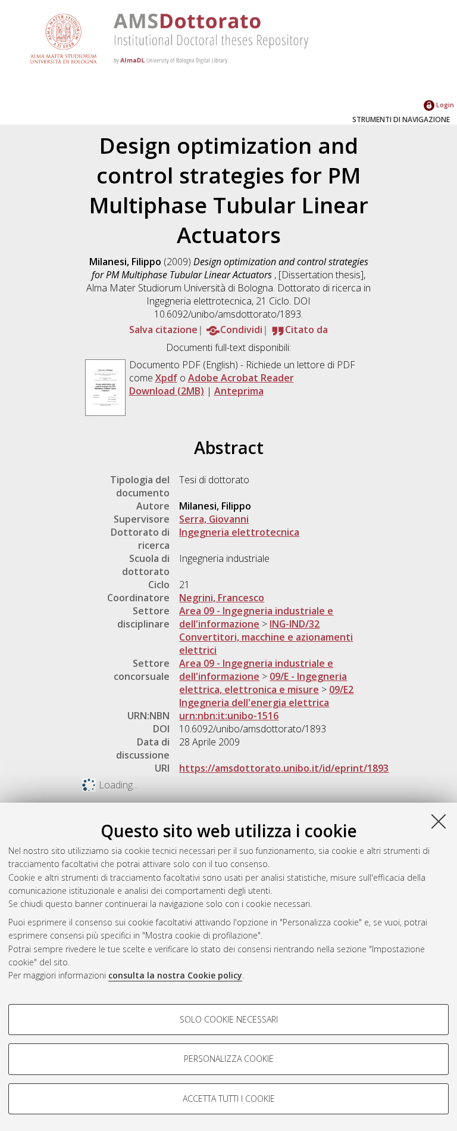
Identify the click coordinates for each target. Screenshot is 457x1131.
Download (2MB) (166, 390)
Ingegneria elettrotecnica (239, 532)
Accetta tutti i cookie (229, 1098)
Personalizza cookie (229, 1058)
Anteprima (239, 390)
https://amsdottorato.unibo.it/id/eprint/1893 (284, 768)
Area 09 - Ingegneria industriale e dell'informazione (256, 617)
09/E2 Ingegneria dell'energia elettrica (266, 696)
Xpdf (166, 377)
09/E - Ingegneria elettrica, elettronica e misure (263, 683)
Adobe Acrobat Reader (241, 377)
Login (444, 104)
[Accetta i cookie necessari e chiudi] (438, 821)
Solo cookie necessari (229, 1019)
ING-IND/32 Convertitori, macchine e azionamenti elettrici (266, 637)
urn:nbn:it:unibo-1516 (228, 715)
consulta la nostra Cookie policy (175, 975)
